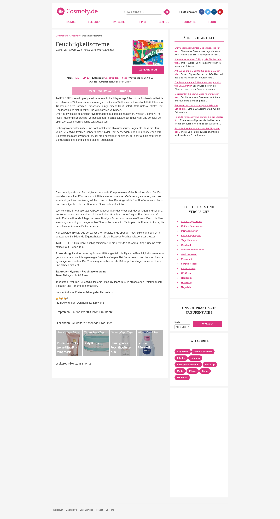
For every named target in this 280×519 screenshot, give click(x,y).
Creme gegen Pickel (191, 221)
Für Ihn (181, 358)
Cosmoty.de (62, 35)
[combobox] (182, 326)
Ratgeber (120, 22)
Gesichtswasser (189, 254)
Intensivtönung (188, 268)
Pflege (124, 78)
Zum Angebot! (148, 69)
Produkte (189, 22)
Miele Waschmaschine (192, 249)
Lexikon (163, 22)
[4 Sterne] (65, 298)
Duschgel (186, 245)
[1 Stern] (57, 298)
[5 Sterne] (67, 298)
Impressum (58, 510)
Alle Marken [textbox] (181, 327)
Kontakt (99, 510)
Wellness (182, 377)
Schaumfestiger (189, 263)
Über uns (110, 510)
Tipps (142, 22)
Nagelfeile (186, 287)
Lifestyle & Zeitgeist (188, 364)
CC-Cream (186, 273)
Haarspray (186, 282)
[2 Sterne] (59, 298)
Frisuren (94, 22)
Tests (212, 22)
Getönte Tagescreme (192, 226)
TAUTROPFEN (82, 78)
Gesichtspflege (112, 78)
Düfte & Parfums (203, 351)
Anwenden (207, 324)
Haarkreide (186, 278)
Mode (180, 371)
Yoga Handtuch (189, 240)
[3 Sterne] (62, 298)
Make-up (210, 364)
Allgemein (182, 351)
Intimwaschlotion (189, 231)
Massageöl (186, 259)
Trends (70, 22)
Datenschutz (71, 510)
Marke (177, 322)
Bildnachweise (86, 510)
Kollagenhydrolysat (191, 235)
